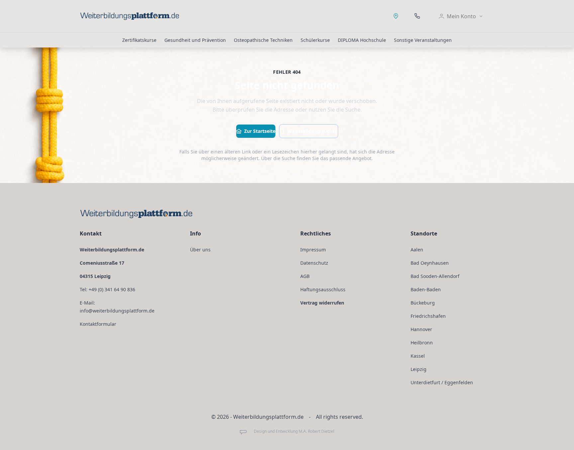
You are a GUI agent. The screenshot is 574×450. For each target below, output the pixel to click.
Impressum (313, 249)
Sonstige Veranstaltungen (423, 40)
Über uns (200, 249)
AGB (305, 276)
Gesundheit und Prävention (195, 40)
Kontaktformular (98, 324)
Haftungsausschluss (322, 289)
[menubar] (461, 16)
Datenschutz (314, 263)
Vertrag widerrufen (322, 303)
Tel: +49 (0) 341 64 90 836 (107, 289)
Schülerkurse (315, 40)
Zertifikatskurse (139, 40)
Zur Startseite (259, 131)
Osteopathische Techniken (263, 40)
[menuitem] (461, 16)
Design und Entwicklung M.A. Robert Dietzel (294, 431)
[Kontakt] (417, 16)
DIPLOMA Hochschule (362, 40)
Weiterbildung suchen (312, 131)
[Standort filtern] (396, 16)
